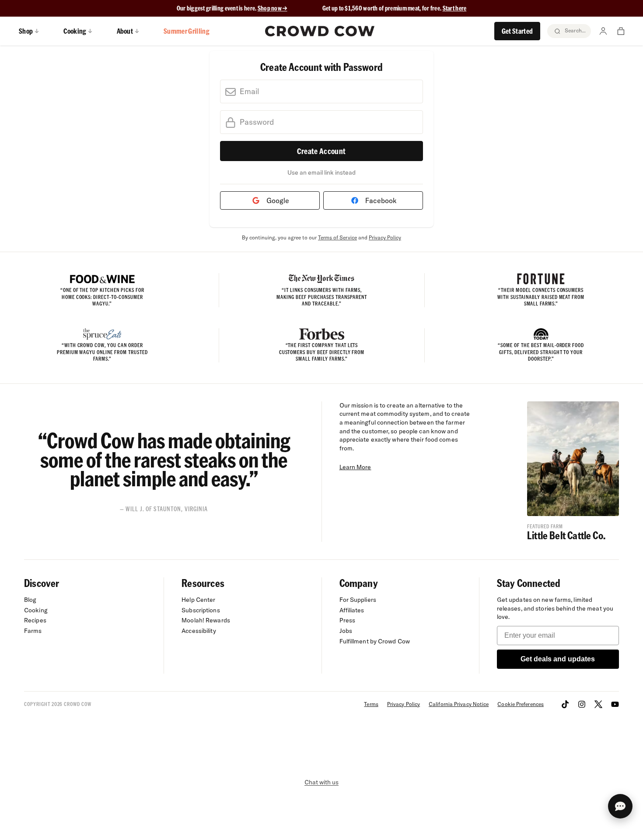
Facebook (379, 200)
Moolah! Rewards (206, 620)
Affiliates (351, 610)
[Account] (603, 31)
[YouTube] (615, 704)
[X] (598, 704)
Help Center (198, 600)
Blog (30, 600)
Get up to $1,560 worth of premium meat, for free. (394, 8)
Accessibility (199, 631)
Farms (33, 631)
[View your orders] (620, 31)
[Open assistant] (620, 806)
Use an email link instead (321, 172)
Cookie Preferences (520, 704)
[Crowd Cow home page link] (319, 31)
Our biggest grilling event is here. (217, 8)
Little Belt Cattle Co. (566, 535)
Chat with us (321, 782)
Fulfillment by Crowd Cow (374, 641)
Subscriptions (201, 610)
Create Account (321, 151)
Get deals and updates (558, 659)
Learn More (355, 467)
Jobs (345, 631)
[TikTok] (565, 704)
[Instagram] (582, 704)
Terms (371, 704)
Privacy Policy (385, 237)
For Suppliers (357, 600)
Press (347, 620)
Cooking (36, 610)
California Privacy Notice (459, 704)
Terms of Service (337, 237)
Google (276, 200)
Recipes (35, 620)
